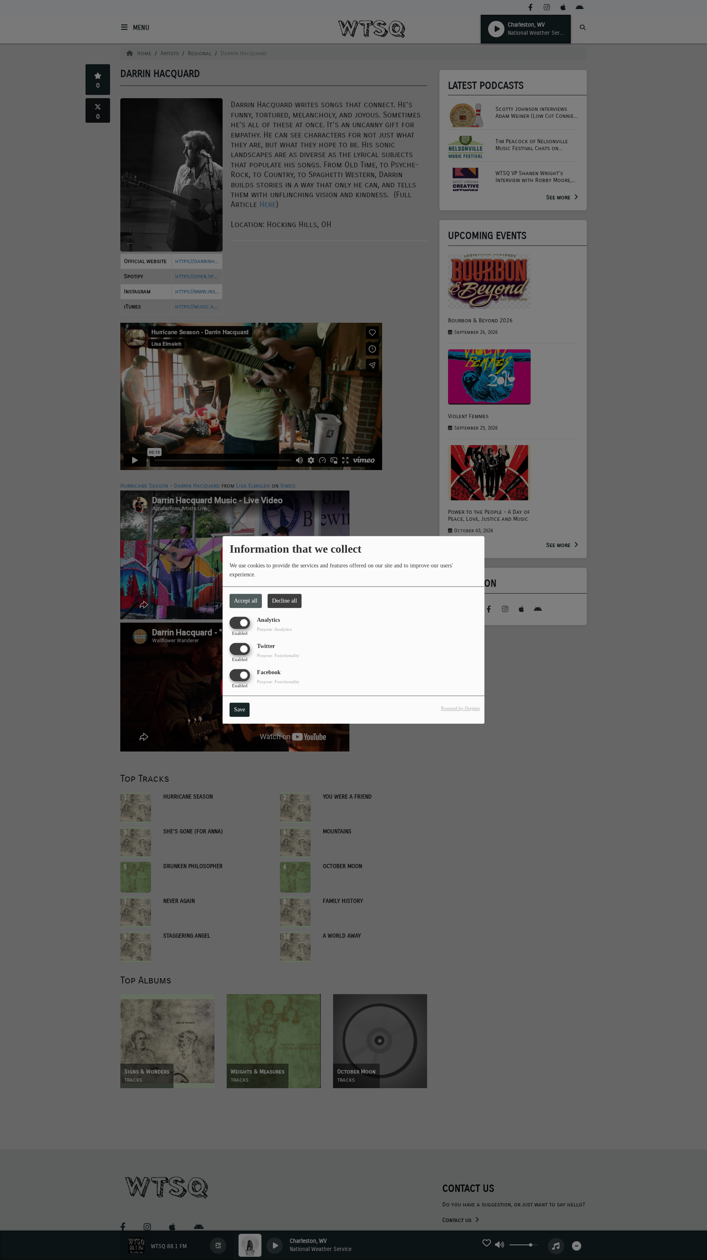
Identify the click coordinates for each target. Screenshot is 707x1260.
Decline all (284, 601)
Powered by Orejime (460, 708)
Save (239, 710)
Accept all (245, 601)
